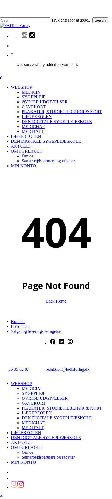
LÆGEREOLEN (37, 413)
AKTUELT (21, 442)
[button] (1, 496)
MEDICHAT (33, 422)
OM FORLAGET (26, 447)
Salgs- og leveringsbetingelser (36, 331)
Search (100, 20)
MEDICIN (31, 388)
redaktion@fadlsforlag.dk (67, 369)
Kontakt (18, 321)
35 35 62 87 (18, 369)
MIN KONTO (23, 462)
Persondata (20, 326)
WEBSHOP (21, 383)
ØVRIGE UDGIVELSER (45, 398)
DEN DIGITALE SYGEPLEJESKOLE (57, 418)
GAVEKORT (34, 403)
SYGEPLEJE (34, 393)
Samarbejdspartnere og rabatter (48, 457)
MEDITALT (33, 427)
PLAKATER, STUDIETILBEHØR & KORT (62, 408)
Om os (27, 452)
